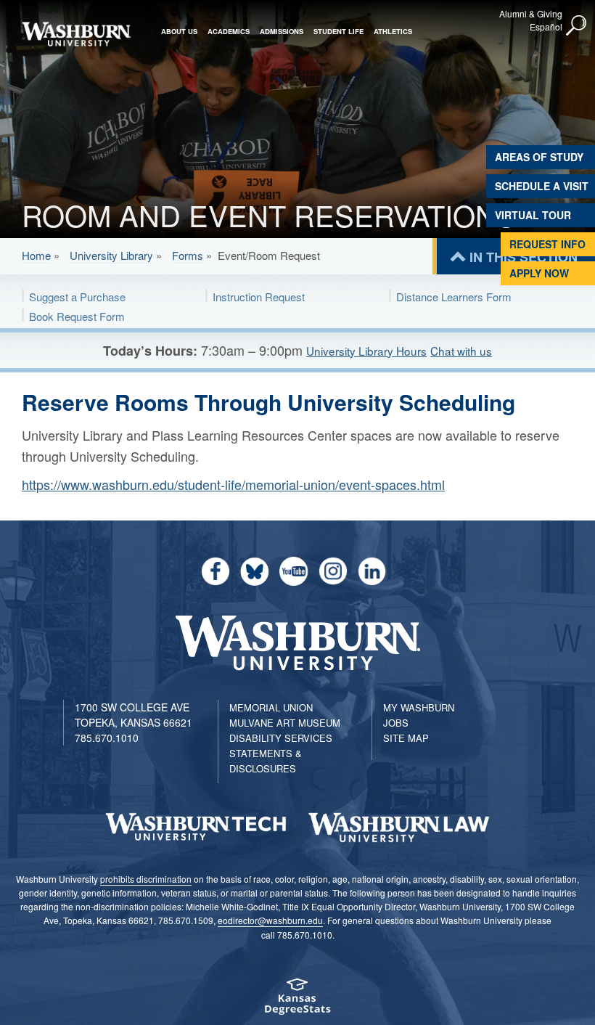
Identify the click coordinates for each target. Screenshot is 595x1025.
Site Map (406, 738)
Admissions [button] (281, 31)
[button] (577, 26)
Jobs (396, 723)
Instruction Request (259, 296)
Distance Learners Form (454, 296)
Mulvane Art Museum (284, 723)
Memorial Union (271, 707)
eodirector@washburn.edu (270, 920)
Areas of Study (539, 157)
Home (36, 255)
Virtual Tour (533, 215)
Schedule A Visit (541, 186)
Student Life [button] (338, 31)
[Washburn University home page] (76, 34)
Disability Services (280, 738)
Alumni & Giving (530, 13)
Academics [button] (229, 31)
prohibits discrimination (146, 879)
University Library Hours (366, 351)
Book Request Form (77, 316)
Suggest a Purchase (77, 296)
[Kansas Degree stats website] (297, 1001)
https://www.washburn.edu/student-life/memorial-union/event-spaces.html (233, 484)
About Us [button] (179, 31)
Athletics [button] (393, 31)
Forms (187, 255)
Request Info (547, 244)
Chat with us (461, 351)
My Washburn (418, 707)
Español (546, 26)
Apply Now (539, 273)
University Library (111, 255)
